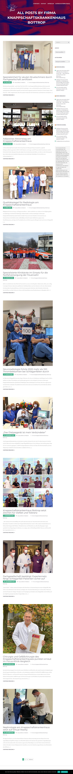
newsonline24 (60, 67)
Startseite (36, 3)
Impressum (50, 3)
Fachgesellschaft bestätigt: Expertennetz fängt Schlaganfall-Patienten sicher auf (25, 577)
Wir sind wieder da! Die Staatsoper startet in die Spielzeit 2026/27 (61, 89)
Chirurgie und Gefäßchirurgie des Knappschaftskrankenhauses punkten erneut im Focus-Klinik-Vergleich (27, 659)
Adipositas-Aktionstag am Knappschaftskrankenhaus (17, 139)
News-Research (60, 96)
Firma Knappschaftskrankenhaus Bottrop (38, 82)
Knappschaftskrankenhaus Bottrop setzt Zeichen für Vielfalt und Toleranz (24, 511)
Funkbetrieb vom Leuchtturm (63, 141)
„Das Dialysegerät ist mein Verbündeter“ (24, 432)
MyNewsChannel (61, 125)
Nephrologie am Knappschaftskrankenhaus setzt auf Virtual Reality (26, 728)
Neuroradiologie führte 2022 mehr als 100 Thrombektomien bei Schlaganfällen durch (26, 370)
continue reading (8, 95)
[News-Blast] (12, 6)
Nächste (31, 759)
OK (59, 771)
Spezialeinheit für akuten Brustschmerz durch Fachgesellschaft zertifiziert (27, 78)
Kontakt (43, 3)
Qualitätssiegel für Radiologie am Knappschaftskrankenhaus (21, 203)
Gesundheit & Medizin (20, 82)
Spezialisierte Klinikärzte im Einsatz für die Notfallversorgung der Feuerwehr (25, 273)
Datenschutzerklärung (62, 3)
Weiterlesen (64, 771)
